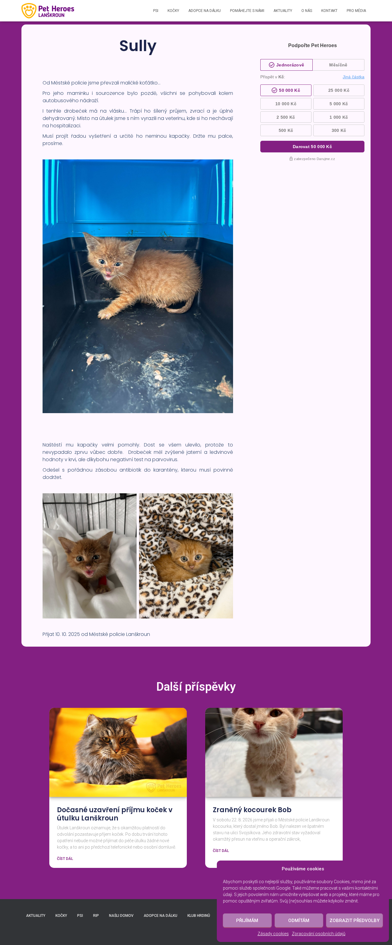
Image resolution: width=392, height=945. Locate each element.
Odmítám (298, 920)
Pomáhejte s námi (247, 11)
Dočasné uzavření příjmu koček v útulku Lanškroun (114, 814)
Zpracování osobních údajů (318, 933)
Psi (155, 11)
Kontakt (329, 11)
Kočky (173, 11)
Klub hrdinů (198, 915)
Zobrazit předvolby (354, 920)
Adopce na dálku (204, 11)
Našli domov (121, 915)
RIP (96, 915)
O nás (306, 11)
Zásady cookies (273, 933)
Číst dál (65, 859)
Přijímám (247, 920)
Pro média (356, 11)
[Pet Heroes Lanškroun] (48, 10)
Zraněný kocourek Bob (252, 810)
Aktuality (282, 11)
